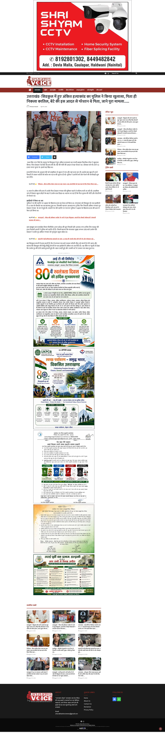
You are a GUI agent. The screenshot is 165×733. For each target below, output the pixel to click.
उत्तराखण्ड (37, 90)
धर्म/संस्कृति (90, 90)
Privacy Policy (88, 709)
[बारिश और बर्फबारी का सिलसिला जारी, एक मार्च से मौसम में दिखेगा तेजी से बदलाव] (113, 199)
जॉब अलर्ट (99, 90)
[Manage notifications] (160, 728)
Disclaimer (87, 707)
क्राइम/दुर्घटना (80, 90)
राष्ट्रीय (45, 90)
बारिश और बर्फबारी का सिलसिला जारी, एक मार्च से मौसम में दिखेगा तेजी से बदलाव (113, 207)
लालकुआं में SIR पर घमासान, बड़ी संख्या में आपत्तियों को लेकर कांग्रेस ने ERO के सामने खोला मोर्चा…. (37, 674)
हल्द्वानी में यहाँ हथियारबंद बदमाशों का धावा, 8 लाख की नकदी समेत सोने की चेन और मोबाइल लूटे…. (89, 650)
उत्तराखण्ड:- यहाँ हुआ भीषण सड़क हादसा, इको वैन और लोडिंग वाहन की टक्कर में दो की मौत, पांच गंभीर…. (89, 674)
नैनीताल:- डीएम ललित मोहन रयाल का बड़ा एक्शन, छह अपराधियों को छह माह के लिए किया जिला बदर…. (37, 650)
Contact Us (88, 704)
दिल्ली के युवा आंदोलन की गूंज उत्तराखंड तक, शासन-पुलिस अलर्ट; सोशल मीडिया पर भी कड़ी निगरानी (112, 186)
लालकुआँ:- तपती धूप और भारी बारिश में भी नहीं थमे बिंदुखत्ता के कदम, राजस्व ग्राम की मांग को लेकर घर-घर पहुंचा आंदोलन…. (63, 674)
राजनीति (60, 90)
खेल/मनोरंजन (70, 90)
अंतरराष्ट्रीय (53, 90)
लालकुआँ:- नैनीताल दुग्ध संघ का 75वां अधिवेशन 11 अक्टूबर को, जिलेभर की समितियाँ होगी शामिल (130, 186)
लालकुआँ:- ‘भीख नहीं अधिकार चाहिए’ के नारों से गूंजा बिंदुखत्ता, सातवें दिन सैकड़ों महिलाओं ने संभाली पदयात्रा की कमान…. (63, 627)
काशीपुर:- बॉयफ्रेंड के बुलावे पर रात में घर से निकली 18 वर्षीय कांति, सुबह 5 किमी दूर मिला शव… (63, 650)
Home (86, 698)
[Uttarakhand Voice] (39, 81)
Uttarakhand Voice (84, 724)
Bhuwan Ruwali (34, 107)
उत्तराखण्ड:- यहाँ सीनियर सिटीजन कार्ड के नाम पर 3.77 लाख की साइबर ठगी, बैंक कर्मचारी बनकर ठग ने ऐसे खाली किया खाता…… (89, 627)
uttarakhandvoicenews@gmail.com (66, 713)
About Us (87, 701)
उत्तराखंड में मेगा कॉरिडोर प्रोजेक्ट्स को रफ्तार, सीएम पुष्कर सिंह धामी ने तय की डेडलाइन (129, 208)
